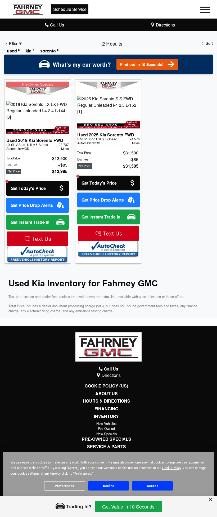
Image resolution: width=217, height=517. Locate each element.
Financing (106, 408)
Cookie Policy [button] (171, 468)
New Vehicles (106, 423)
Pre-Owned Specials (106, 439)
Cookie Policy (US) (106, 386)
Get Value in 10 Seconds (128, 506)
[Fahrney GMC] (28, 9)
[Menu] (205, 11)
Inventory (106, 416)
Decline (108, 486)
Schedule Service (70, 9)
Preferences (64, 486)
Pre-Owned (106, 428)
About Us (106, 393)
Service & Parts (106, 446)
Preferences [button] (82, 473)
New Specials (106, 433)
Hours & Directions (106, 401)
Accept (152, 486)
